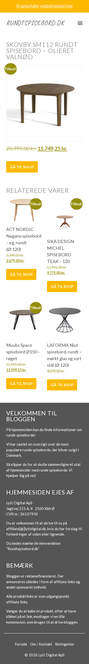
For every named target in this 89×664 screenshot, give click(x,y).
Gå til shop (22, 166)
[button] (80, 23)
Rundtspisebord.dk (35, 23)
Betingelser (64, 644)
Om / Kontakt (41, 644)
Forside (21, 644)
